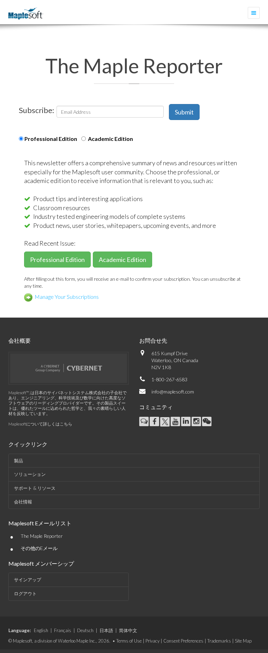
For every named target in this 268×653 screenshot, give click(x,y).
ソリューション (30, 474)
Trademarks (219, 641)
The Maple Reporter (42, 536)
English (41, 630)
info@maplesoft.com (172, 392)
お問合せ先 (153, 340)
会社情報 (23, 501)
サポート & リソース (34, 488)
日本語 (106, 630)
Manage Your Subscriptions (65, 296)
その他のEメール (39, 548)
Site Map (243, 641)
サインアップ (27, 579)
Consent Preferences (183, 641)
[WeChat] (206, 421)
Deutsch (85, 630)
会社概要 (19, 340)
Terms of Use (129, 641)
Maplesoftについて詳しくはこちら (40, 424)
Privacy (152, 641)
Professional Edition (50, 138)
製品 (18, 460)
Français (62, 630)
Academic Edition (109, 138)
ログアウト (25, 593)
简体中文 (128, 630)
